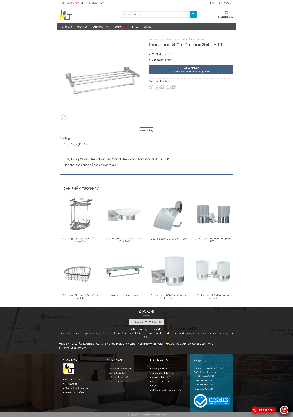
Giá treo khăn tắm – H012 (124, 295)
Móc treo (200, 39)
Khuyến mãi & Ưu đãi (75, 392)
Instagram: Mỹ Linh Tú (162, 372)
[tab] (146, 130)
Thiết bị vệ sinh (171, 39)
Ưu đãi (118, 26)
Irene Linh (161, 414)
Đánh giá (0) (146, 130)
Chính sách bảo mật (119, 377)
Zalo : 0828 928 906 (204, 384)
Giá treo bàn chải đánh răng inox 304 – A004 (169, 296)
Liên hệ (147, 26)
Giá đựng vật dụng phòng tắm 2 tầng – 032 (80, 240)
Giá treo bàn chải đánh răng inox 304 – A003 (124, 240)
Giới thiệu (82, 26)
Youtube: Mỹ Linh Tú (161, 377)
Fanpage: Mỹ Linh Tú (162, 368)
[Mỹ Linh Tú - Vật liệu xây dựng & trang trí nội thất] (78, 14)
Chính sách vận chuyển (120, 368)
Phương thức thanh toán (77, 388)
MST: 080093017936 (74, 379)
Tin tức (134, 26)
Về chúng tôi (71, 383)
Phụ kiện (187, 39)
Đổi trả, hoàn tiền (117, 372)
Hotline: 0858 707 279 (69, 3)
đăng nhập (82, 164)
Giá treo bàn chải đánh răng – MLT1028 (213, 296)
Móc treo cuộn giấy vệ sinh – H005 (168, 238)
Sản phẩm (98, 26)
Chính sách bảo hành (119, 381)
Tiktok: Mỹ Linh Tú (160, 381)
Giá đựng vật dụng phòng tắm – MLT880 (80, 296)
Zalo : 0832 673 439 (204, 388)
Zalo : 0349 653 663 (204, 380)
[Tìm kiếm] (193, 14)
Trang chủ (66, 26)
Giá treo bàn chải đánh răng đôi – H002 (213, 240)
